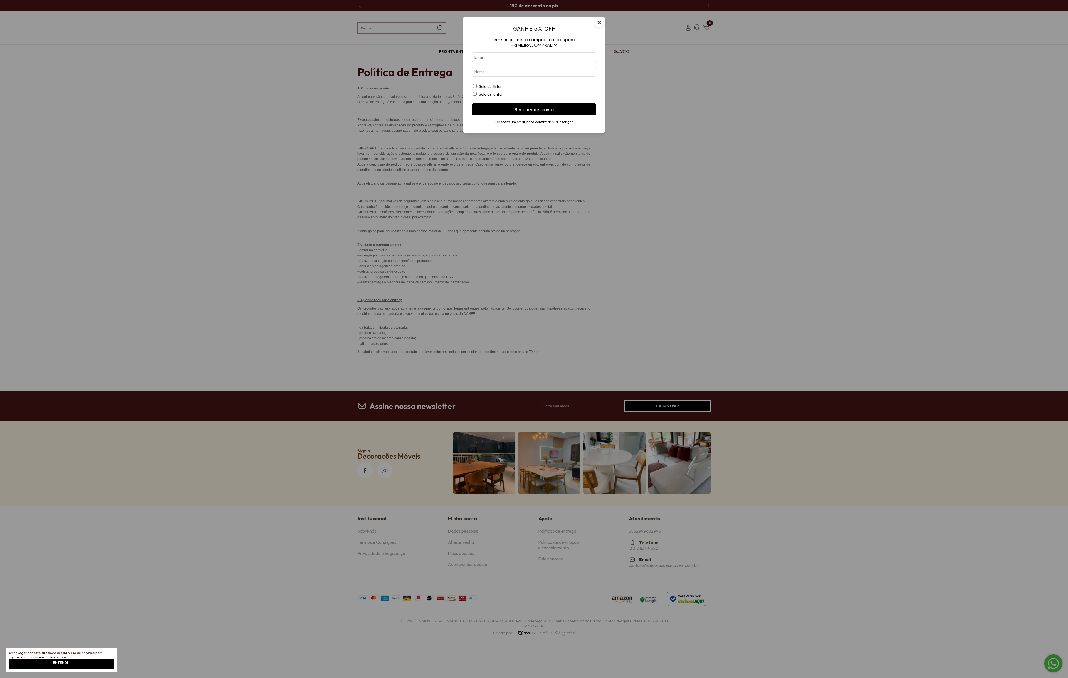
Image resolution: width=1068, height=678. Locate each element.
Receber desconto (534, 109)
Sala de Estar (490, 86)
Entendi (60, 662)
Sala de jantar (491, 94)
